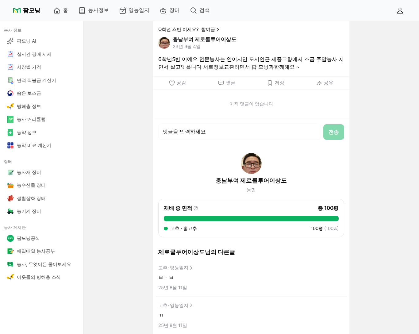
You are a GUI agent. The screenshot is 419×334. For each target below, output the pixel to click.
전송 (334, 132)
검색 (204, 10)
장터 (174, 10)
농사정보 (98, 10)
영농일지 (139, 10)
